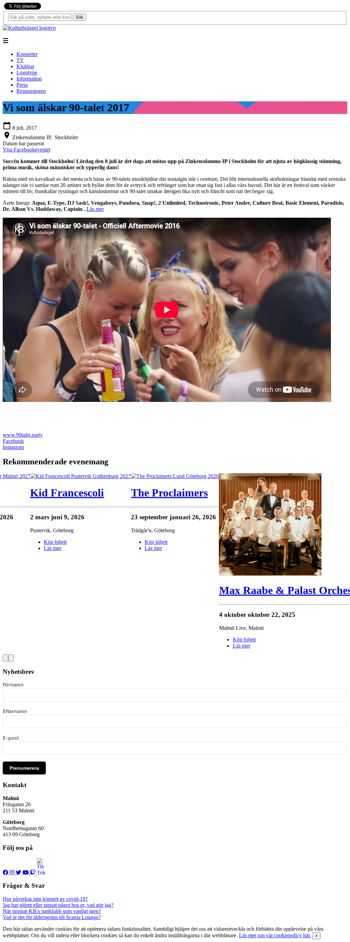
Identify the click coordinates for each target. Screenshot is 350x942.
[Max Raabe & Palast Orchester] (270, 574)
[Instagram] (13, 872)
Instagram (13, 447)
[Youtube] (26, 872)
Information (29, 79)
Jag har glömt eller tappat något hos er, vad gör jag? (58, 905)
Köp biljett (156, 542)
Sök (79, 17)
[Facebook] (6, 872)
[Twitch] (33, 872)
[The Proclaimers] (175, 476)
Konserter (27, 54)
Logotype (26, 72)
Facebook (13, 441)
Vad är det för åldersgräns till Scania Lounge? (52, 917)
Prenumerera (24, 768)
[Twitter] (19, 872)
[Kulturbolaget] (29, 28)
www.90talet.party (23, 435)
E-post (11, 738)
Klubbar (25, 66)
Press (22, 85)
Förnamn (13, 684)
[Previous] (5, 658)
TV (20, 60)
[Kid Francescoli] (80, 476)
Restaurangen (31, 91)
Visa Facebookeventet (26, 150)
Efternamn (15, 711)
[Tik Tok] (41, 872)
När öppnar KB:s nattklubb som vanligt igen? (52, 911)
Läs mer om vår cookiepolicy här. (275, 935)
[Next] (11, 658)
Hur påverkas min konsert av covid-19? (45, 899)
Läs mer (95, 209)
